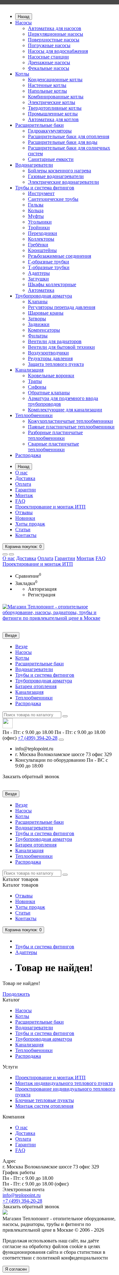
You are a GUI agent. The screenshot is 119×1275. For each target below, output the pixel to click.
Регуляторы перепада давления (61, 307)
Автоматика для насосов (54, 28)
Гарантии (25, 489)
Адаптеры (39, 273)
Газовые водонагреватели (56, 176)
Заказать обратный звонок (31, 776)
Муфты (36, 216)
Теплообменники (34, 415)
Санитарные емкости (51, 159)
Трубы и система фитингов (44, 187)
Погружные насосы (49, 45)
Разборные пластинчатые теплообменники (55, 435)
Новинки (25, 518)
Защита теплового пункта (56, 364)
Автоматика (41, 290)
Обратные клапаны (49, 392)
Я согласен (16, 1269)
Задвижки (39, 324)
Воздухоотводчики (48, 352)
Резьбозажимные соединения (59, 256)
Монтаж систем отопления (44, 1106)
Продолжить (16, 994)
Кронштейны (42, 250)
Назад (24, 16)
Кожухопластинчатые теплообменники (70, 421)
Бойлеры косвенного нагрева (59, 170)
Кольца (35, 210)
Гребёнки (38, 244)
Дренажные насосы (49, 62)
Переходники (42, 233)
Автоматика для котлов (53, 119)
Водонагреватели (34, 165)
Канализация (29, 370)
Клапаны (38, 301)
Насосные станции (48, 56)
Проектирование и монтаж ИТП (50, 506)
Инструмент (41, 193)
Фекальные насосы (48, 68)
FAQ (20, 501)
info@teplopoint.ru (22, 1195)
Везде (21, 646)
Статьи (22, 529)
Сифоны (37, 387)
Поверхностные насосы (53, 39)
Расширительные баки (39, 125)
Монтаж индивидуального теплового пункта (64, 1083)
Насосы (23, 22)
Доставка (25, 478)
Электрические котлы (51, 102)
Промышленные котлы (53, 113)
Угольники (40, 222)
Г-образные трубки (48, 261)
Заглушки (38, 278)
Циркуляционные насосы (55, 34)
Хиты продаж (30, 524)
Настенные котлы (47, 85)
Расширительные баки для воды (62, 142)
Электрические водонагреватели (63, 182)
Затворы (37, 318)
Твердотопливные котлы (55, 108)
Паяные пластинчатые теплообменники (71, 426)
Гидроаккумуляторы (50, 130)
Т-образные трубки (48, 267)
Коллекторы (41, 239)
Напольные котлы (47, 91)
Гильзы (35, 204)
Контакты (25, 535)
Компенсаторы (44, 330)
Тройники (39, 227)
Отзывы (24, 512)
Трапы (35, 381)
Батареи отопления (35, 686)
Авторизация (42, 589)
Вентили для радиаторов (55, 341)
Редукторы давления (50, 358)
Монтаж (24, 495)
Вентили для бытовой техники (61, 347)
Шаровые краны (45, 313)
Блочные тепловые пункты (44, 1100)
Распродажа (28, 455)
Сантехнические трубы (53, 199)
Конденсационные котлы (55, 79)
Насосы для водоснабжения (58, 51)
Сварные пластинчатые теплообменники (53, 446)
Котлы (22, 74)
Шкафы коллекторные (52, 284)
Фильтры (38, 335)
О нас (21, 472)
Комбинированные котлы (55, 96)
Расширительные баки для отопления (68, 136)
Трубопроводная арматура (43, 296)
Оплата (23, 484)
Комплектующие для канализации (65, 409)
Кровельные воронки (51, 375)
